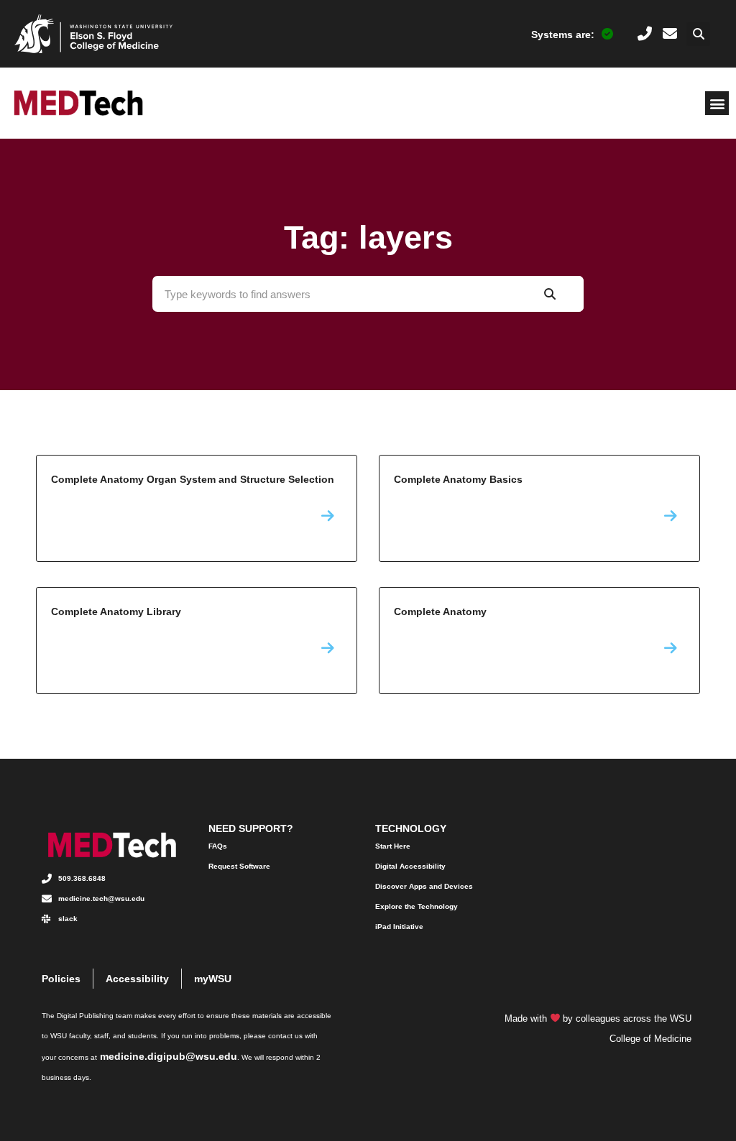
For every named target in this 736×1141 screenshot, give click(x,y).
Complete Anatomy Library (196, 640)
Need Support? (250, 828)
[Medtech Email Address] (670, 34)
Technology (410, 828)
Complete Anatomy (539, 640)
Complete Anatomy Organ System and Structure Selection (196, 508)
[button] (698, 34)
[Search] (549, 294)
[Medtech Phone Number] (645, 34)
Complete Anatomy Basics (539, 508)
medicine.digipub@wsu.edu (168, 1056)
